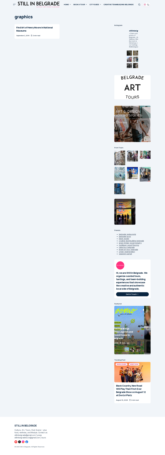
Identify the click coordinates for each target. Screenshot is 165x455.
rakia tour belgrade (127, 247)
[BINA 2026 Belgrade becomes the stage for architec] (135, 65)
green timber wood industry (130, 243)
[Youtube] (16, 442)
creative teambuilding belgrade (131, 241)
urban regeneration (127, 252)
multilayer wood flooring (129, 245)
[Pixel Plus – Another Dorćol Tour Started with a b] (129, 65)
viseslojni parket (125, 254)
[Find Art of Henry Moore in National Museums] (37, 31)
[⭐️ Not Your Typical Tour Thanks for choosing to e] (129, 59)
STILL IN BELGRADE (26, 425)
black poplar (124, 238)
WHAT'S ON (134, 364)
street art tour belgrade (128, 249)
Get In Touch (131, 294)
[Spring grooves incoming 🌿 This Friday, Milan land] (135, 59)
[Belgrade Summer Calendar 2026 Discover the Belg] (135, 53)
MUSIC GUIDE (121, 364)
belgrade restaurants (127, 234)
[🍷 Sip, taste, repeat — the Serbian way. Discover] (129, 53)
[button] (14, 4)
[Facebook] (27, 442)
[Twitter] (19, 442)
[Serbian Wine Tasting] (136, 330)
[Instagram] (23, 442)
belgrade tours (125, 236)
